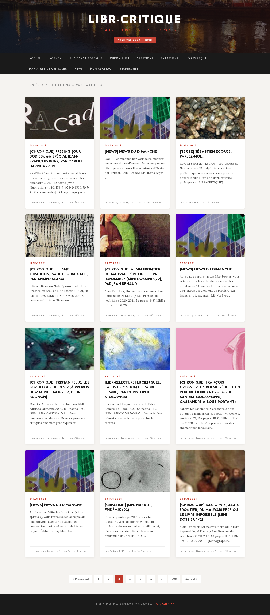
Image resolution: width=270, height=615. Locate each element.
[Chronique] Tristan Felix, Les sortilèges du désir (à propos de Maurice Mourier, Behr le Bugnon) (59, 389)
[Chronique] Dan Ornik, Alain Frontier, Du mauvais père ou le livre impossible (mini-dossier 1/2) (209, 512)
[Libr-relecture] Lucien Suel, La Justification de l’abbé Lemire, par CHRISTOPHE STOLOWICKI (133, 389)
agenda (55, 58)
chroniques (119, 58)
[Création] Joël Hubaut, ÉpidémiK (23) (128, 507)
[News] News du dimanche (131, 151)
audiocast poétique (85, 58)
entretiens (169, 58)
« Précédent (81, 579)
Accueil (35, 58)
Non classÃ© (101, 69)
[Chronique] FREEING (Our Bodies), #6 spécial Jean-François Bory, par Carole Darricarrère (56, 158)
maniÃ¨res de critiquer (48, 69)
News (78, 69)
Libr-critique (135, 19)
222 (174, 579)
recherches (128, 69)
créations (145, 58)
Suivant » (191, 579)
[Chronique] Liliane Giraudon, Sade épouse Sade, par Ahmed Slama (59, 274)
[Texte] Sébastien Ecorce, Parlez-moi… (206, 154)
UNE (63, 202)
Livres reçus (196, 58)
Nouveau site (164, 604)
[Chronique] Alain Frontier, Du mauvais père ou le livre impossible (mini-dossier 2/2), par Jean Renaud (133, 276)
